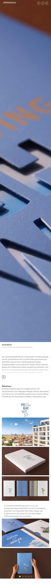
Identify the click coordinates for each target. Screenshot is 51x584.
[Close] (46, 3)
